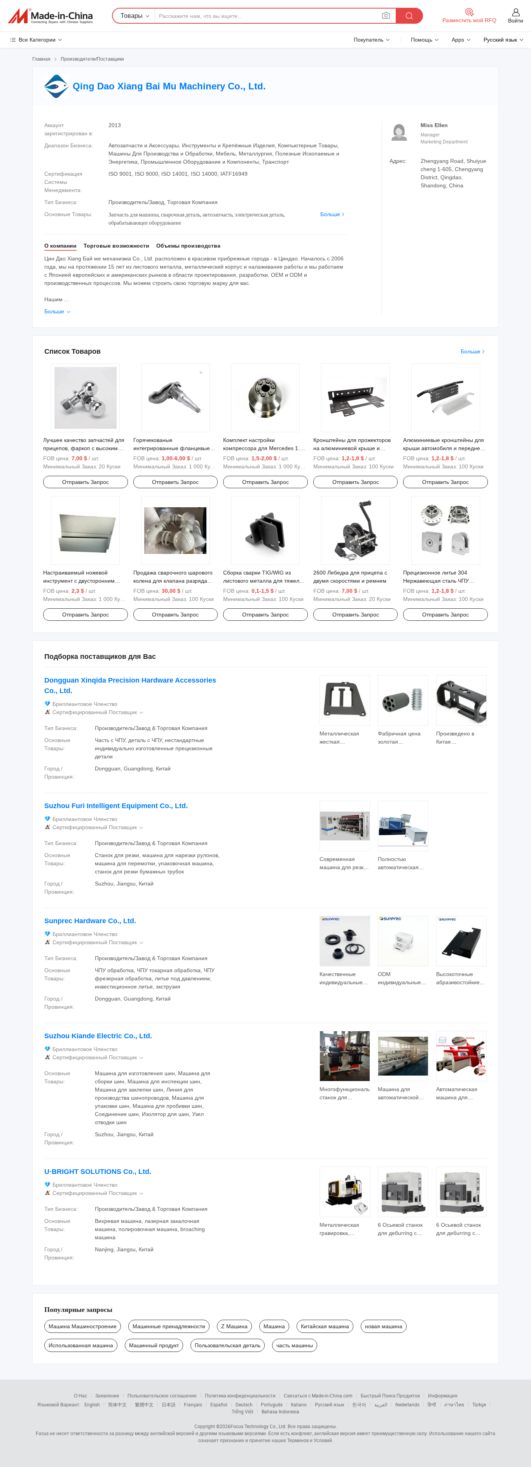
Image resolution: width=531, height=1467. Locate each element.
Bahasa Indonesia (280, 1411)
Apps (458, 40)
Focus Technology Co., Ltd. (258, 1426)
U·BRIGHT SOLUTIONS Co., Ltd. (97, 1171)
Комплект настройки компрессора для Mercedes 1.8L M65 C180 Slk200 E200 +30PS (264, 448)
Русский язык (329, 1404)
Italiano (299, 1404)
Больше (330, 214)
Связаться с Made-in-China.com (318, 1395)
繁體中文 (144, 1404)
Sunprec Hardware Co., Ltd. (90, 921)
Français (193, 1404)
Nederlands (407, 1404)
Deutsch (244, 1404)
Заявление (107, 1395)
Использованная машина (81, 1345)
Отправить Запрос (85, 482)
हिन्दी (432, 1404)
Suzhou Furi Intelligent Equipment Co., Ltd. (116, 806)
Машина (274, 1326)
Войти (515, 20)
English (92, 1404)
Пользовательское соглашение (162, 1395)
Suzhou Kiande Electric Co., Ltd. (98, 1036)
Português (272, 1404)
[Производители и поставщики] (50, 16)
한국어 (359, 1404)
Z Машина (234, 1326)
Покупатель (368, 40)
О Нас (80, 1395)
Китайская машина (325, 1326)
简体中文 (117, 1404)
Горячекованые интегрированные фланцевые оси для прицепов (171, 448)
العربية (380, 1404)
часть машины (294, 1345)
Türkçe (479, 1404)
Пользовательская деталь (227, 1345)
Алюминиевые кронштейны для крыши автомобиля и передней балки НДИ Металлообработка (443, 448)
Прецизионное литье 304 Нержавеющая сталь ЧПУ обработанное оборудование (440, 580)
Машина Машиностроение (83, 1326)
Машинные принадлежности (169, 1326)
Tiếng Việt (242, 1411)
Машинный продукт (154, 1345)
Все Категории (37, 40)
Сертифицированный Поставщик (98, 712)
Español (218, 1404)
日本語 (169, 1404)
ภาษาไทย (454, 1404)
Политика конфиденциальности (240, 1395)
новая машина (383, 1326)
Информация (443, 1395)
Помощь (421, 40)
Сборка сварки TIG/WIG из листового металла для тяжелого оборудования (265, 580)
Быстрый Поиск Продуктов (390, 1395)
